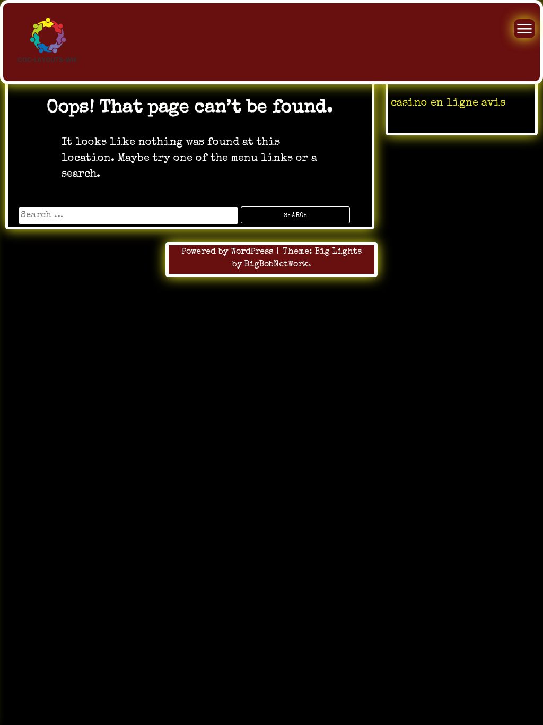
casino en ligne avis (448, 103)
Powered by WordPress (229, 252)
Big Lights (338, 252)
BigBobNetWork (276, 265)
